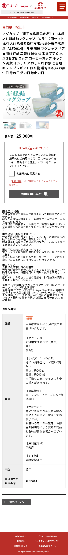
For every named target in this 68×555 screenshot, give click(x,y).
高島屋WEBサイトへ (47, 546)
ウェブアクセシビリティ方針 (47, 541)
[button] (64, 99)
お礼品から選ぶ (12, 17)
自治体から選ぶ (24, 17)
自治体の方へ (21, 536)
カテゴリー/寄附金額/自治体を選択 (22, 12)
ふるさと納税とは (47, 17)
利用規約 (16, 181)
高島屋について (21, 546)
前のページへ (16, 502)
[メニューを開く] (61, 6)
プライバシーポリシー (47, 536)
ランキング (35, 17)
